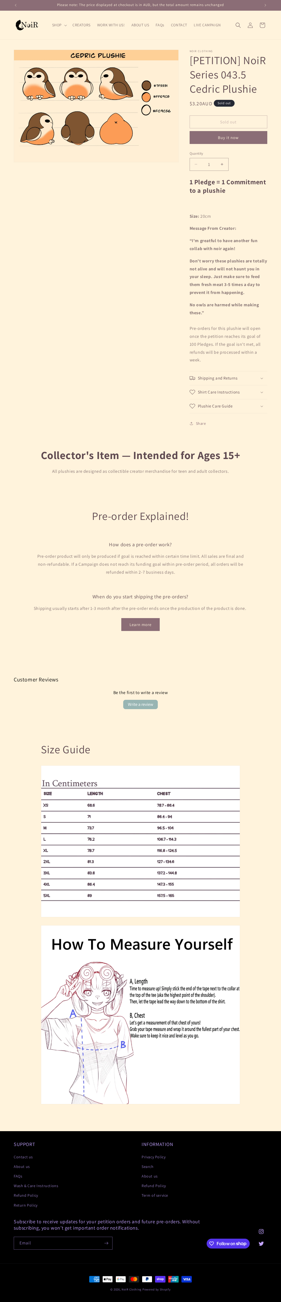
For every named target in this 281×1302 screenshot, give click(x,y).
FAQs (18, 1176)
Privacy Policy (153, 1156)
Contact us (23, 1156)
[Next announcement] (265, 5)
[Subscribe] (106, 1243)
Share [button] (201, 423)
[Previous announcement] (16, 5)
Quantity (196, 153)
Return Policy (26, 1205)
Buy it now (228, 137)
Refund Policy (26, 1195)
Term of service (155, 1195)
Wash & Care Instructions (36, 1185)
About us (22, 1166)
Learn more (140, 624)
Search (148, 1166)
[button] (59, 25)
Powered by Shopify (156, 1289)
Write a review (140, 704)
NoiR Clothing (132, 1289)
